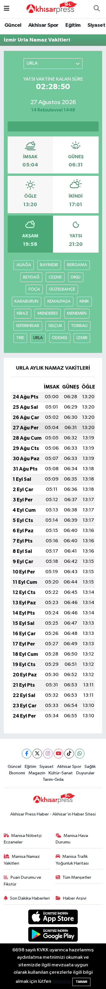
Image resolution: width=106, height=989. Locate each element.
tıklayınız (62, 981)
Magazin (37, 773)
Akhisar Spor (43, 25)
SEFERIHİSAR (27, 325)
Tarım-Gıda (53, 779)
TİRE (20, 338)
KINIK (84, 301)
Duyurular (85, 773)
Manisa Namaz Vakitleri (22, 859)
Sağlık (90, 766)
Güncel (12, 25)
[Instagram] (48, 753)
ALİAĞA (23, 265)
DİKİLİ (75, 277)
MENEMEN (77, 313)
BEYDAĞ (31, 277)
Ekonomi (17, 773)
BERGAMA (77, 265)
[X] (37, 753)
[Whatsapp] (80, 753)
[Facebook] (27, 753)
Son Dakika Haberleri (30, 898)
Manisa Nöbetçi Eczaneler (23, 838)
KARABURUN (26, 301)
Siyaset (96, 25)
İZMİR (82, 338)
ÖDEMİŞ (59, 338)
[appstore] (53, 917)
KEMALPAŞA (59, 301)
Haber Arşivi (74, 898)
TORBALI (79, 325)
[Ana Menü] (6, 8)
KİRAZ (22, 313)
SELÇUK (55, 325)
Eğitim (72, 25)
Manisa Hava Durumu (72, 838)
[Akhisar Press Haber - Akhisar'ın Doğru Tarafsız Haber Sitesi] (50, 9)
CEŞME (55, 277)
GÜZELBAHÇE (62, 289)
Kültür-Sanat (61, 773)
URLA (38, 338)
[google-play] (53, 935)
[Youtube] (58, 753)
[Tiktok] (69, 753)
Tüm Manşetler (76, 877)
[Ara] (96, 9)
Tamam (81, 981)
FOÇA (34, 289)
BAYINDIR (49, 265)
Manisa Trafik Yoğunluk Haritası (72, 859)
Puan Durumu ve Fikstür (23, 880)
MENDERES (47, 313)
